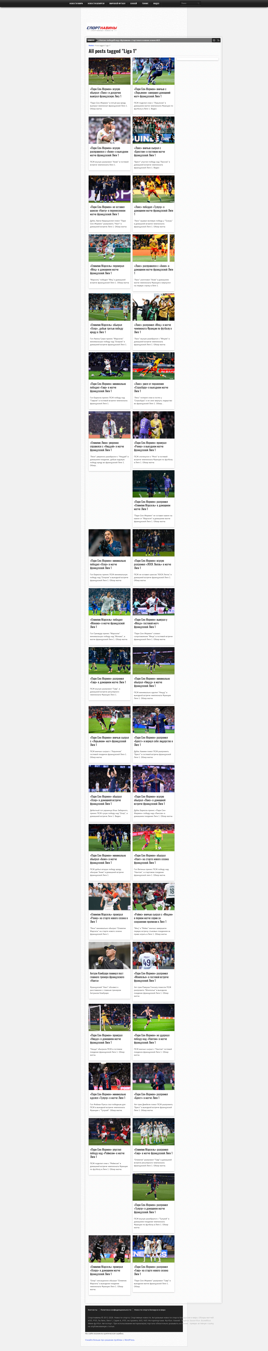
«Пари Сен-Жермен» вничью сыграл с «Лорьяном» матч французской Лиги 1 (109, 741)
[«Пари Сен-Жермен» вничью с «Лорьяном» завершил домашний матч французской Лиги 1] (153, 84)
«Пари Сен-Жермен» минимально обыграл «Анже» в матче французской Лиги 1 (108, 859)
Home (91, 45)
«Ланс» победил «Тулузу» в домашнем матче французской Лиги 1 (153, 210)
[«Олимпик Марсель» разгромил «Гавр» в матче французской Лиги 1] (153, 1145)
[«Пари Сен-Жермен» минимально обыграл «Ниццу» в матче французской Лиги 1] (153, 674)
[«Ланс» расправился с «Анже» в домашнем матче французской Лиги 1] (153, 261)
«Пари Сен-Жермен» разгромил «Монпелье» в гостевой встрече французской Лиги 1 (151, 977)
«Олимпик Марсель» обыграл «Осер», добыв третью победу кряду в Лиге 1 (106, 328)
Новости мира (76, 3)
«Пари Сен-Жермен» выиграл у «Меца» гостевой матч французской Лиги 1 (150, 623)
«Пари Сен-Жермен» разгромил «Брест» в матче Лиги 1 (151, 1096)
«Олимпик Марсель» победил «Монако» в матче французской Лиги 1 (107, 623)
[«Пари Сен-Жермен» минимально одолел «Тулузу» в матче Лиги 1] (110, 1089)
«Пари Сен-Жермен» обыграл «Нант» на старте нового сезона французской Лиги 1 (151, 859)
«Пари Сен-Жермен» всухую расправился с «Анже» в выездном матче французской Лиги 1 (109, 151)
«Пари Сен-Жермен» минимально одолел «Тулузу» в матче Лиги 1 (108, 1096)
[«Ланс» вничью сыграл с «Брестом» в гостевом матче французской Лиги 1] (153, 143)
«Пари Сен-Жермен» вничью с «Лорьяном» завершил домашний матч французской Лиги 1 (152, 92)
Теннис (145, 3)
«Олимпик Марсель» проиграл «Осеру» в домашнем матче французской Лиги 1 (106, 1270)
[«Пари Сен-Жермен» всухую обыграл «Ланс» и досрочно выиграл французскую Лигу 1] (110, 84)
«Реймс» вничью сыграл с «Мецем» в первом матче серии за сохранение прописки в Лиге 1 (153, 918)
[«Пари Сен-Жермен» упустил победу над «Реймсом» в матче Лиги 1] (110, 1145)
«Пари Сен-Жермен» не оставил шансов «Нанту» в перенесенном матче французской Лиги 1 (107, 210)
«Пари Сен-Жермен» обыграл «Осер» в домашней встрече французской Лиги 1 (106, 800)
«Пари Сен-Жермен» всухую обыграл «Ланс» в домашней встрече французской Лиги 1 (149, 800)
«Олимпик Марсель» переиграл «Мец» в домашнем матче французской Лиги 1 (107, 269)
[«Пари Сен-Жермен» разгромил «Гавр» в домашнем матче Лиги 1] (110, 674)
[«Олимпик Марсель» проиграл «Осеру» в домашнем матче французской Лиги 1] (110, 1262)
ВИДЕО (156, 3)
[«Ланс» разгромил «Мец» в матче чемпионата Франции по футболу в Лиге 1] (153, 320)
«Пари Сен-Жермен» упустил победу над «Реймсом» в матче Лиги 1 (107, 1153)
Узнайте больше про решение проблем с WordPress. (110, 1340)
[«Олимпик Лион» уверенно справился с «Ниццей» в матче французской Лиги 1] (110, 438)
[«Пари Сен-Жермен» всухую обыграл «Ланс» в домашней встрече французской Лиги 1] (153, 791)
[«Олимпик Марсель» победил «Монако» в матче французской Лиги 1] (110, 615)
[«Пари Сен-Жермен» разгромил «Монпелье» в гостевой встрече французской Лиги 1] (153, 968)
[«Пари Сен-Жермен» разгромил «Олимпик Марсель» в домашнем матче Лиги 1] (153, 497)
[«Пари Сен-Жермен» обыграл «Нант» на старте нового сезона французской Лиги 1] (153, 850)
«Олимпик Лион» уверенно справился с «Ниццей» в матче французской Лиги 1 (107, 446)
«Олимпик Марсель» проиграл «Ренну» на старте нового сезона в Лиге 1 (109, 918)
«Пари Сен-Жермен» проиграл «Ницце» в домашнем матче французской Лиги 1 (106, 1038)
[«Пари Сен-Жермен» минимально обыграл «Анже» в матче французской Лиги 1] (110, 850)
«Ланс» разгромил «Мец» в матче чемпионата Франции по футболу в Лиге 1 (153, 328)
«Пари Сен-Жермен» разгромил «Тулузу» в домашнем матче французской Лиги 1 (151, 1208)
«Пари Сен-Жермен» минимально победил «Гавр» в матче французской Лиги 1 (108, 387)
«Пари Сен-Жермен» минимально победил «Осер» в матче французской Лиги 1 (108, 564)
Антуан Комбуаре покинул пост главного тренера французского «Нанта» (107, 977)
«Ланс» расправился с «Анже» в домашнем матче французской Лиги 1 (153, 269)
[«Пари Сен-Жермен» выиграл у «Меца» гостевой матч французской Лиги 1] (153, 615)
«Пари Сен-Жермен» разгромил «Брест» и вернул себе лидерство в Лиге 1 (153, 741)
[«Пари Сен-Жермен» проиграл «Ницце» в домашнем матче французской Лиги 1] (110, 1030)
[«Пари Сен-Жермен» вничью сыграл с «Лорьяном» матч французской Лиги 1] (110, 733)
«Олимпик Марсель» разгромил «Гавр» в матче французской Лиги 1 (153, 1151)
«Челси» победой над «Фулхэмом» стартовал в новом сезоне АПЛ (129, 40)
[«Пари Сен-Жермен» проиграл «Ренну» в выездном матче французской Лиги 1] (153, 438)
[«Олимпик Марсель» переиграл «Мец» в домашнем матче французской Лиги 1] (110, 261)
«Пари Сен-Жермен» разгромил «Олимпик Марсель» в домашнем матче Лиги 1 (152, 505)
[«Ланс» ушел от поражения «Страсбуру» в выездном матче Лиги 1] (153, 379)
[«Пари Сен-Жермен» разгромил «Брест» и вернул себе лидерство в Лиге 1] (153, 733)
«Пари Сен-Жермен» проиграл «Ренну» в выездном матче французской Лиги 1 (150, 446)
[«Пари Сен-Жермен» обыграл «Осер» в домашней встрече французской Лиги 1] (110, 791)
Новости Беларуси (96, 3)
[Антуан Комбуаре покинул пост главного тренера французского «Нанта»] (110, 968)
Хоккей (133, 3)
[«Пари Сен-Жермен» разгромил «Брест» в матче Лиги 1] (153, 1089)
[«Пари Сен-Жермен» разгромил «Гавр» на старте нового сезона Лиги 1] (153, 1262)
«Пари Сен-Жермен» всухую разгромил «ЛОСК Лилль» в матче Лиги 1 (152, 564)
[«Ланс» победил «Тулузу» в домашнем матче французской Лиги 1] (153, 202)
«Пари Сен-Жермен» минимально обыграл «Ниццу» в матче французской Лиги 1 (152, 682)
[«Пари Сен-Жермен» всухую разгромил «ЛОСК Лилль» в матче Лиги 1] (153, 556)
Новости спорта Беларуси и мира (149, 1310)
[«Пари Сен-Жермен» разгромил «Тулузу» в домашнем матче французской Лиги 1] (153, 1200)
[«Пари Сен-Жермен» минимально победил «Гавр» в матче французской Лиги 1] (110, 379)
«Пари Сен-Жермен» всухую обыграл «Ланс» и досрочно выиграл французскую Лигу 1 (105, 92)
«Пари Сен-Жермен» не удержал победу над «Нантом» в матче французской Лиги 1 (151, 1038)
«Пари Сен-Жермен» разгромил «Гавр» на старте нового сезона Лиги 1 (151, 1270)
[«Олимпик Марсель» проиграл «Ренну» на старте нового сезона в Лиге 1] (110, 909)
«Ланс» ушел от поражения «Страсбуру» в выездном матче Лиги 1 (151, 387)
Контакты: (93, 1310)
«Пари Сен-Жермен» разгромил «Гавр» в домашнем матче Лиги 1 (108, 680)
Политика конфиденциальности (116, 1310)
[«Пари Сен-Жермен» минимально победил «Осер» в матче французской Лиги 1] (110, 556)
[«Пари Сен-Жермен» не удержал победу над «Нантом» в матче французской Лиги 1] (153, 1030)
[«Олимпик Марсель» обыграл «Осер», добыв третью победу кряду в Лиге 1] (110, 320)
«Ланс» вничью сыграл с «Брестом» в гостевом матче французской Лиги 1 (149, 151)
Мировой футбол (117, 3)
